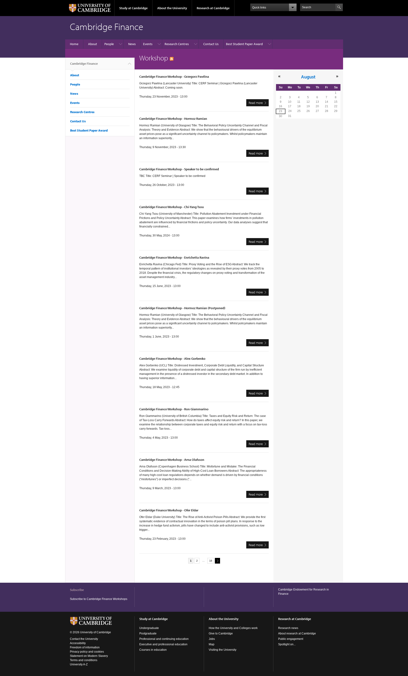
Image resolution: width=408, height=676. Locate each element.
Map (211, 644)
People (109, 44)
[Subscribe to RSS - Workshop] (172, 57)
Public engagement (290, 639)
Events (148, 44)
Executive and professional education (163, 644)
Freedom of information (85, 647)
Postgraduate (148, 633)
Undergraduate (149, 628)
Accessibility (78, 643)
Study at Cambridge (133, 8)
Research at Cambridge (213, 8)
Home (74, 44)
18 (210, 560)
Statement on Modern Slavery (89, 656)
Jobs (212, 639)
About (92, 44)
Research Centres (177, 44)
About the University (172, 8)
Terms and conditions (83, 660)
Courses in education (153, 649)
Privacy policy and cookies (87, 651)
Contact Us (211, 44)
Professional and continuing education (164, 639)
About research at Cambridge (297, 633)
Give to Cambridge (221, 633)
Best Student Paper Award (244, 44)
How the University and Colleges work (233, 628)
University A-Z (79, 664)
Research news (288, 628)
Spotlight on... (287, 644)
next (217, 561)
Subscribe (77, 590)
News (132, 44)
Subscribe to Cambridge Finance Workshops (98, 599)
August (308, 76)
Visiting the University (222, 649)
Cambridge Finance (84, 63)
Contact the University (84, 639)
